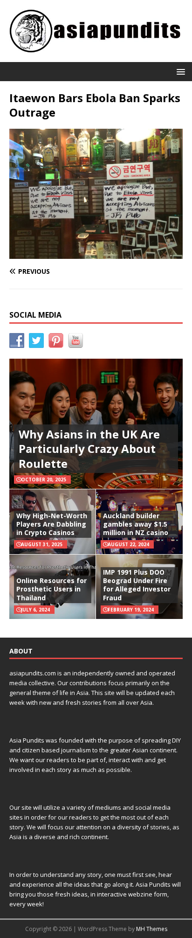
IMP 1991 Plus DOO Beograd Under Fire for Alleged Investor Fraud (137, 585)
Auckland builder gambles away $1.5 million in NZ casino (135, 524)
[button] (179, 71)
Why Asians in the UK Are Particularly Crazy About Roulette (89, 448)
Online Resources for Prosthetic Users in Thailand (51, 589)
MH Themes (151, 929)
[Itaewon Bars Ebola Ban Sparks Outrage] (96, 253)
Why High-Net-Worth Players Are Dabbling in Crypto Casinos (51, 524)
